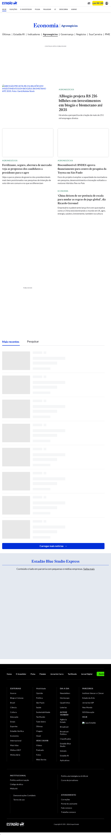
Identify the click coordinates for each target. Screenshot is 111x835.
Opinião (39, 693)
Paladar (43, 674)
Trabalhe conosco (68, 812)
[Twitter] (90, 824)
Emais (12, 721)
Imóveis (63, 751)
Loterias (63, 707)
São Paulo (40, 703)
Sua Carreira (95, 34)
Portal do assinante (69, 804)
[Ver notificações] (107, 3)
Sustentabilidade (43, 712)
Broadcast (64, 727)
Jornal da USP (88, 703)
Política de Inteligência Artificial (74, 776)
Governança (67, 34)
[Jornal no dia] (93, 740)
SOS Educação (88, 712)
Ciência (13, 707)
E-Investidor (21, 674)
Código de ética (16, 784)
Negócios (81, 34)
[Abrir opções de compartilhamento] (102, 89)
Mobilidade (41, 688)
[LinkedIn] (103, 824)
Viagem (39, 731)
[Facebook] (83, 824)
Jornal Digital (86, 674)
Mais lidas (14, 745)
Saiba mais (89, 568)
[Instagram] (96, 824)
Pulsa (33, 674)
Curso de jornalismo (69, 780)
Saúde (38, 707)
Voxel (38, 736)
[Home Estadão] (9, 3)
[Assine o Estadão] (97, 3)
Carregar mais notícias (51, 545)
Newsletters (65, 693)
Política (39, 698)
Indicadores (34, 34)
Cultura (13, 712)
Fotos (38, 755)
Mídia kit (13, 788)
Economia (45, 25)
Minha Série (15, 755)
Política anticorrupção (19, 780)
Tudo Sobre (41, 721)
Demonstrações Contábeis (24, 795)
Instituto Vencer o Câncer (93, 693)
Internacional (15, 740)
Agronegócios (50, 34)
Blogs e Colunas (16, 698)
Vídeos (39, 745)
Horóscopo (64, 698)
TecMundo (72, 674)
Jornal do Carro (56, 674)
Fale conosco (66, 808)
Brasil (12, 703)
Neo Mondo (87, 707)
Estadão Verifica (17, 731)
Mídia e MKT (15, 750)
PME (107, 34)
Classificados (65, 739)
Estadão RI (19, 34)
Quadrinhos (65, 703)
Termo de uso (19, 799)
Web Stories (41, 759)
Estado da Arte (88, 698)
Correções (65, 799)
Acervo (13, 693)
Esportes (13, 726)
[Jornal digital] (89, 3)
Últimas (6, 34)
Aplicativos (64, 760)
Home (9, 674)
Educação (14, 717)
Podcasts (40, 750)
